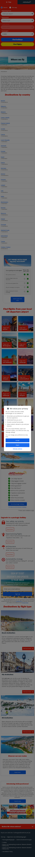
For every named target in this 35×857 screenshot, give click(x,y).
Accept (17, 440)
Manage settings (17, 449)
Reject (17, 445)
